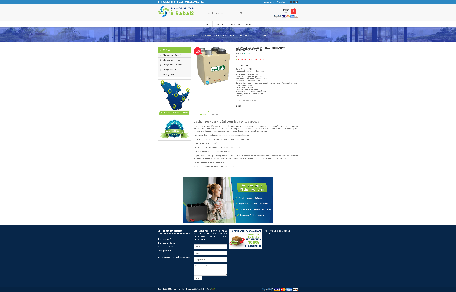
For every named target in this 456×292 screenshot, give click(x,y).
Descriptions (201, 114)
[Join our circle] (297, 2)
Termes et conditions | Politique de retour (174, 257)
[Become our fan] (291, 2)
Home (190, 35)
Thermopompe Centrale (167, 243)
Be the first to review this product (251, 59)
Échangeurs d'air (164, 251)
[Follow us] (294, 2)
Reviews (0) (216, 114)
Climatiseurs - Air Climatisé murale (171, 247)
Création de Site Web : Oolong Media (198, 289)
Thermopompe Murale (166, 239)
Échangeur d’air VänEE (202, 35)
